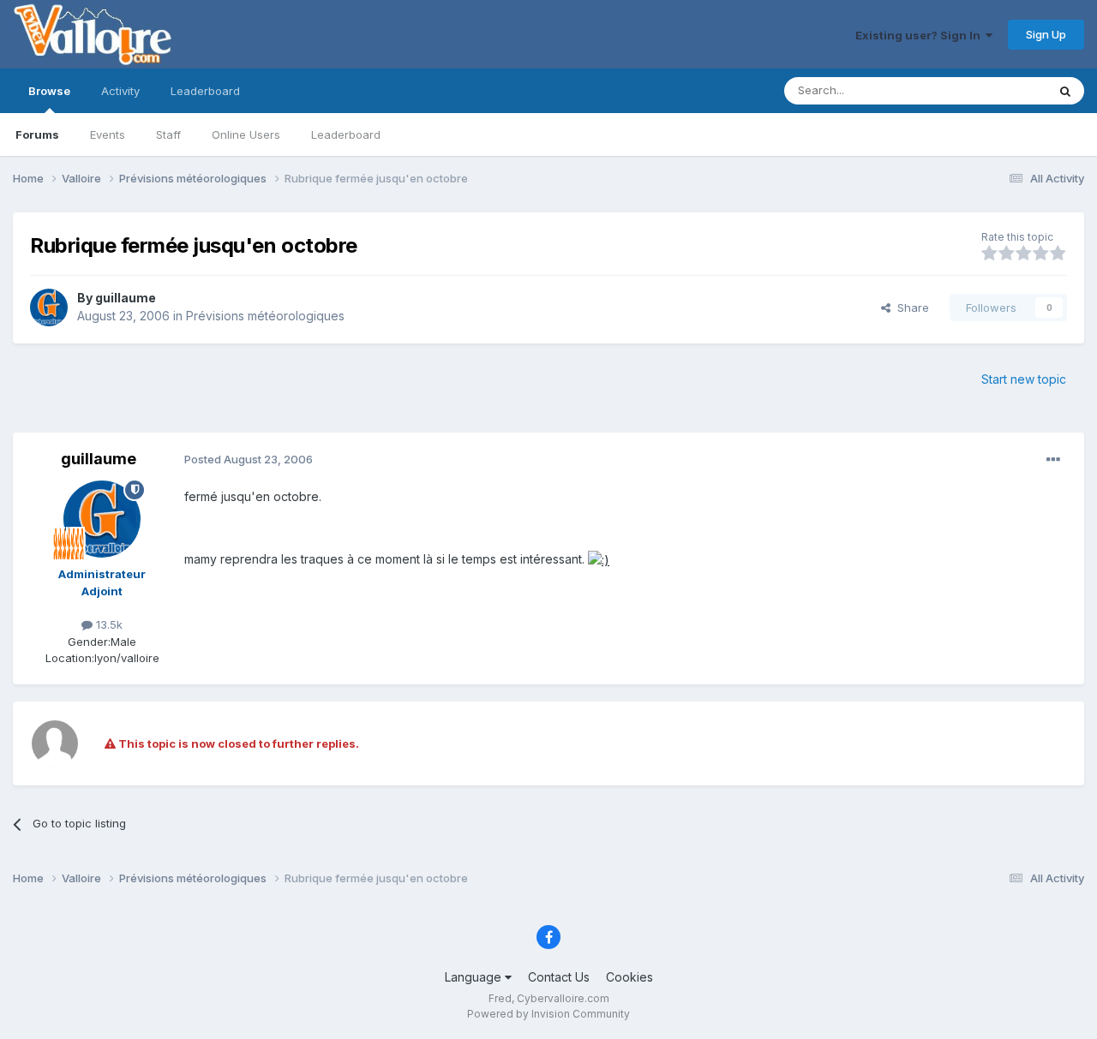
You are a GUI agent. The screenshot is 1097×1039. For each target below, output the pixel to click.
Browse (49, 91)
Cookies (629, 977)
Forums (37, 134)
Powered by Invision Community (548, 1013)
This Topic (996, 90)
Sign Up (1046, 34)
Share (909, 307)
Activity (120, 91)
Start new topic (1023, 379)
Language (475, 977)
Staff (168, 134)
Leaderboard (346, 134)
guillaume (125, 297)
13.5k (108, 624)
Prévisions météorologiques (265, 315)
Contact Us (559, 977)
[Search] (1065, 90)
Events (107, 134)
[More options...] (1053, 460)
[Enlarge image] (598, 559)
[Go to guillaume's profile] (49, 307)
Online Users (246, 134)
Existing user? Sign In (920, 35)
